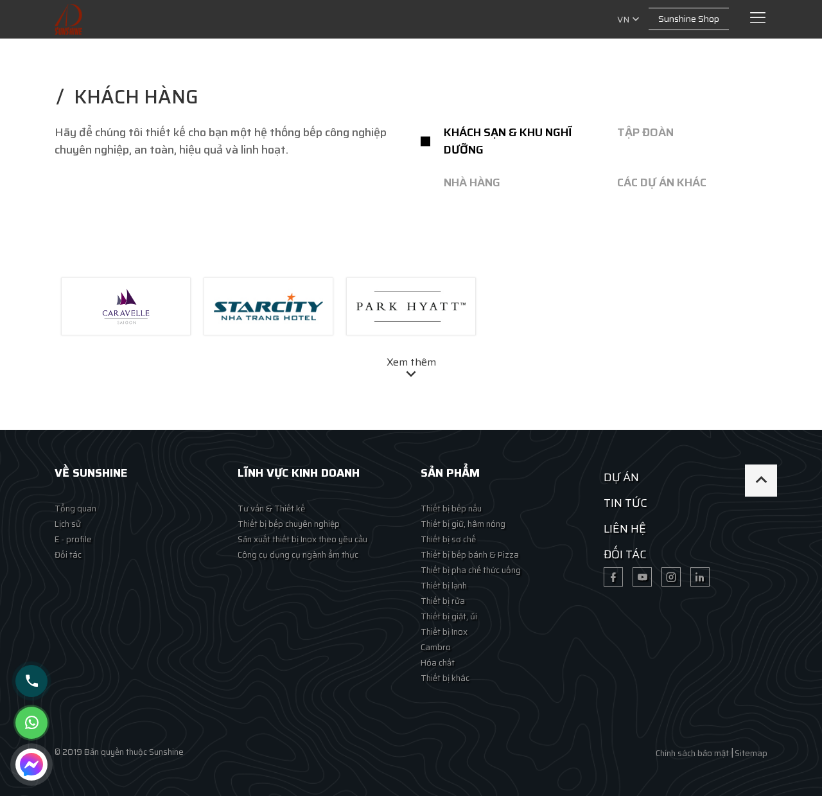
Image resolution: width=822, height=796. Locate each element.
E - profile (73, 539)
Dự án (621, 477)
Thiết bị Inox (444, 632)
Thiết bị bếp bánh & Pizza (470, 555)
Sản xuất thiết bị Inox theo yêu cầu (302, 539)
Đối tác (68, 555)
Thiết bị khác (445, 678)
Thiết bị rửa (443, 601)
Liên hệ (625, 529)
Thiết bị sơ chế (448, 539)
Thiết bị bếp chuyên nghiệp (289, 524)
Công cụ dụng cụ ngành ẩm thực (298, 555)
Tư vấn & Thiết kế (271, 508)
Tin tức (625, 503)
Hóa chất (438, 662)
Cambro (436, 647)
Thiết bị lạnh (444, 585)
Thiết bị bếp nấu (451, 508)
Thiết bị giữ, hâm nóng (463, 524)
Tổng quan (75, 508)
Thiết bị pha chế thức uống (471, 570)
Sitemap (751, 753)
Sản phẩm (450, 473)
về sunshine (91, 473)
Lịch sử (68, 524)
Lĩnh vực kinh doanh (299, 473)
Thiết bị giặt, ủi (449, 616)
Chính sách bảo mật (692, 753)
